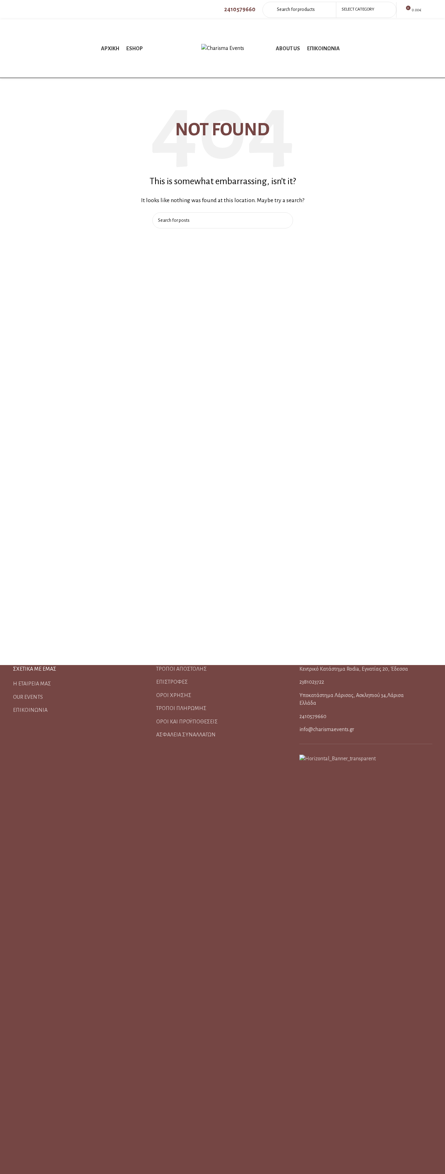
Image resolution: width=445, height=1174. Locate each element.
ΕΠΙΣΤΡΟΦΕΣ (172, 682)
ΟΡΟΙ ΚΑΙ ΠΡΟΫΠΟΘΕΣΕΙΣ (187, 721)
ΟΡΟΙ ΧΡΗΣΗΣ (173, 695)
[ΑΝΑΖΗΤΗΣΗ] (285, 220)
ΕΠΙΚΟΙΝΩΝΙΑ (30, 710)
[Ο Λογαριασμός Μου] (430, 10)
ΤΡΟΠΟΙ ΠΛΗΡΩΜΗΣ (181, 708)
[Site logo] (222, 48)
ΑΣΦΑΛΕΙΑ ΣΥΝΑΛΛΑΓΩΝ (186, 734)
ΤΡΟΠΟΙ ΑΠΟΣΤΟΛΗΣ (181, 669)
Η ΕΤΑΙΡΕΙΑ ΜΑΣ (32, 683)
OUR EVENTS (28, 697)
